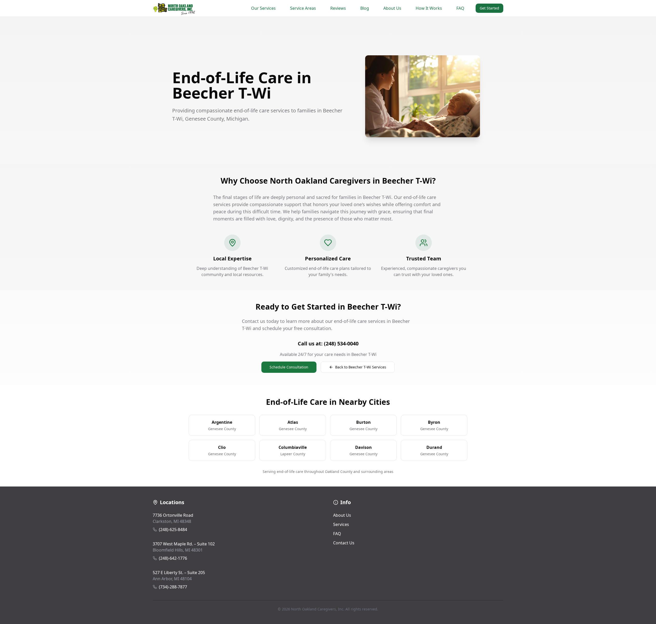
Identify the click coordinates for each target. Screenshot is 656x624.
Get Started (489, 8)
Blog (364, 8)
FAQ (460, 8)
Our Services (263, 8)
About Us (392, 8)
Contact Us (343, 543)
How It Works (429, 8)
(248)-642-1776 (173, 558)
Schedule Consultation (289, 367)
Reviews (338, 8)
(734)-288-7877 (173, 587)
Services (341, 524)
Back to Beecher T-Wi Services (360, 367)
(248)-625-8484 (173, 529)
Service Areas (303, 8)
